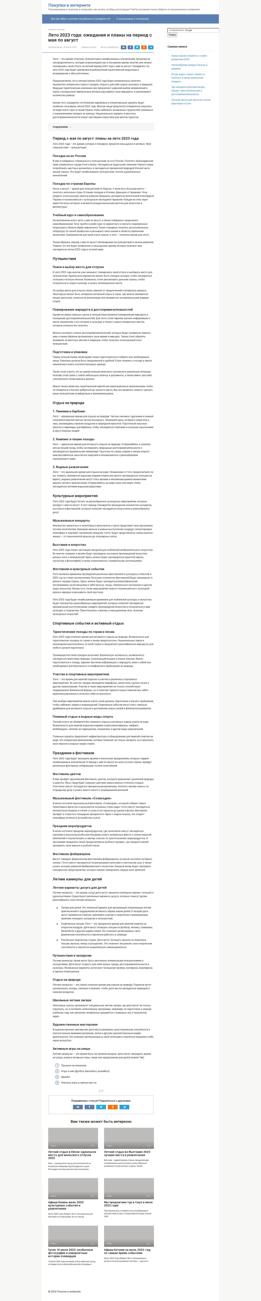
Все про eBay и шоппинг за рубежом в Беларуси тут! (81, 18)
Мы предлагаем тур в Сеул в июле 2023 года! (128, 1203)
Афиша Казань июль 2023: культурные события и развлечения (66, 1205)
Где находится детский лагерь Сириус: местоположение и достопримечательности (188, 91)
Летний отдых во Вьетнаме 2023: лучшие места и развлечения (127, 1153)
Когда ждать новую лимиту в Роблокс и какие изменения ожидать (188, 78)
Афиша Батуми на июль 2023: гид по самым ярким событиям (127, 1251)
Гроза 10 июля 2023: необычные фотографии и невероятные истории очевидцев (70, 1253)
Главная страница (56, 29)
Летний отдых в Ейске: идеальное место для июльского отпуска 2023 (72, 1155)
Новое (93, 47)
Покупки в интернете (69, 5)
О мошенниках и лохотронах (133, 18)
